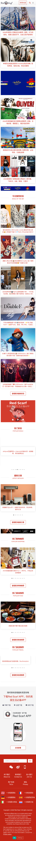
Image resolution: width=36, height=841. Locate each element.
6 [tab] (21, 469)
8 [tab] (24, 469)
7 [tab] (22, 469)
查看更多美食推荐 (18, 640)
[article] (18, 22)
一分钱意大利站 (11, 802)
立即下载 (18, 415)
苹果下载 (7, 705)
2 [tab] (14, 469)
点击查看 (18, 748)
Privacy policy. (7, 834)
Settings (20, 838)
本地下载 (30, 705)
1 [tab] (12, 469)
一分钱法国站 (28, 793)
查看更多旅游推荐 (18, 675)
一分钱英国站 (10, 793)
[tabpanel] (18, 452)
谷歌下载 (19, 705)
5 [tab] (19, 469)
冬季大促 (23, 3)
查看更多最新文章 (18, 522)
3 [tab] (15, 469)
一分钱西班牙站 (29, 797)
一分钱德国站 (10, 797)
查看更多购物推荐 (18, 585)
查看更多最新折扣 (18, 393)
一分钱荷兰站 (28, 802)
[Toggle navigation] (33, 2)
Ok (14, 838)
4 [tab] (17, 469)
